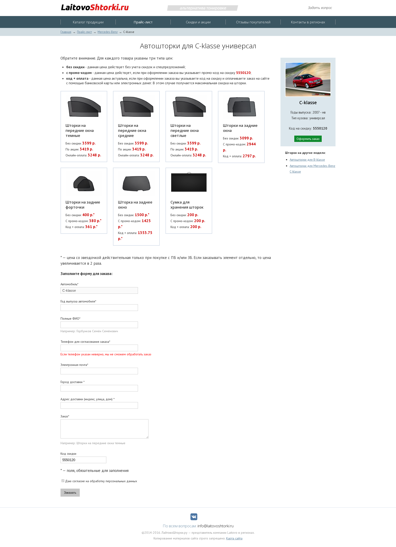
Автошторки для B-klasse (307, 160)
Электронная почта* (74, 365)
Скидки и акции (198, 22)
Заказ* (64, 416)
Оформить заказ (308, 139)
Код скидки (68, 454)
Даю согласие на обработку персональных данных (101, 481)
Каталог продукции (88, 22)
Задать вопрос (320, 7)
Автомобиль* (69, 284)
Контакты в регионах (308, 22)
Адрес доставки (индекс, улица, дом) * (87, 399)
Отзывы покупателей (253, 22)
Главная (65, 32)
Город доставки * (72, 382)
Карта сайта (234, 538)
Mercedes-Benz (108, 32)
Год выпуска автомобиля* (78, 301)
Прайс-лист (84, 32)
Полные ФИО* (70, 318)
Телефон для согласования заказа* (85, 342)
